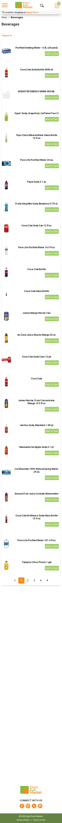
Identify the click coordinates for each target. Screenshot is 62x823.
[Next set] (47, 580)
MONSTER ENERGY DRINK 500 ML (36, 91)
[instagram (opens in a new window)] (28, 806)
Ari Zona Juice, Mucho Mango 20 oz (36, 334)
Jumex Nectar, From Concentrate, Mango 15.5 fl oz (36, 402)
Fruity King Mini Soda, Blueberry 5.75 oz (36, 203)
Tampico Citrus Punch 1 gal (36, 562)
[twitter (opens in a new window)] (34, 806)
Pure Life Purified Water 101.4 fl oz (36, 540)
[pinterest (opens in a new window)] (40, 806)
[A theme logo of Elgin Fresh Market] (24, 5)
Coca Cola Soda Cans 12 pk (36, 356)
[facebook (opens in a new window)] (22, 806)
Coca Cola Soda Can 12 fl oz (36, 225)
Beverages (17, 17)
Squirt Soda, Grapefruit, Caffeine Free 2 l (36, 113)
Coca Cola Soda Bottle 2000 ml (36, 69)
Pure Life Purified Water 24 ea (36, 159)
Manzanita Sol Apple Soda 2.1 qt (36, 447)
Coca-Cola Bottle (36, 269)
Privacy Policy (23, 820)
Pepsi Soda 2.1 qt (36, 181)
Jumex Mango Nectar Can (36, 312)
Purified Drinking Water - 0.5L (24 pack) (36, 47)
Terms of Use (39, 820)
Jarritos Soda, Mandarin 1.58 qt (36, 425)
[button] (51, 53)
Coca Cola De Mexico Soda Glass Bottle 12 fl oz (36, 517)
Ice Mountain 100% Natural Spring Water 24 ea (36, 470)
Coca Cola (36, 378)
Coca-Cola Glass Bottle (36, 291)
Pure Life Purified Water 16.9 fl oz (36, 247)
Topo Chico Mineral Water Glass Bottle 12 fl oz (36, 136)
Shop (4, 17)
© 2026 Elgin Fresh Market (31, 816)
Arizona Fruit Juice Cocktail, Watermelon (36, 493)
